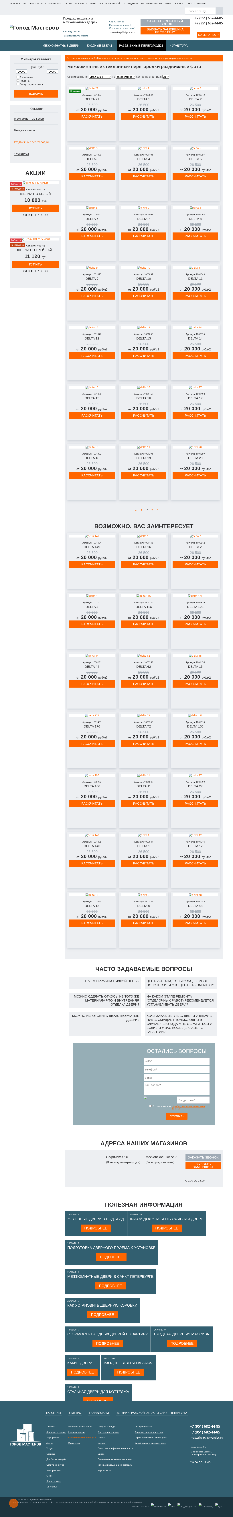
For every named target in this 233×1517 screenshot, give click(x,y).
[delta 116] (143, 595)
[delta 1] (143, 88)
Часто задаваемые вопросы (143, 969)
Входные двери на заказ (128, 1363)
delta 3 (92, 159)
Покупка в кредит (107, 1426)
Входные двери (24, 130)
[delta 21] (92, 88)
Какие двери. (80, 1363)
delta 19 (143, 458)
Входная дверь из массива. (182, 1334)
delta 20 (195, 458)
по (113, 76)
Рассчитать (92, 116)
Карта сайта (104, 1470)
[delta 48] (195, 894)
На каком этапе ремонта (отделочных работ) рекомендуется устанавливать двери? (180, 1000)
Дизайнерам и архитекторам (150, 1442)
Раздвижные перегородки (31, 142)
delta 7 (143, 219)
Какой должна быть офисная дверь (166, 1219)
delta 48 (195, 906)
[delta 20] (195, 447)
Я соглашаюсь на (178, 1107)
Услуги (79, 3)
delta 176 (92, 726)
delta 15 (92, 398)
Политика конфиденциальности (115, 1448)
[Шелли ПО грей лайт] (35, 239)
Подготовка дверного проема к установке (111, 1248)
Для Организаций (109, 3)
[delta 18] (92, 447)
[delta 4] (143, 148)
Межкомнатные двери (29, 118)
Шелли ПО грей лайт (35, 250)
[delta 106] (92, 775)
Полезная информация (144, 1204)
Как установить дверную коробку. (102, 1305)
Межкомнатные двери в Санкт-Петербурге (110, 1276)
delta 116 (144, 607)
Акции (68, 3)
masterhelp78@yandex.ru (123, 32)
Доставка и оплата (34, 3)
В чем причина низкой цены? (112, 981)
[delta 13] (143, 327)
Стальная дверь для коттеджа (98, 1392)
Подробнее (95, 1228)
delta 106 (92, 786)
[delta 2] (195, 88)
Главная (15, 3)
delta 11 (195, 278)
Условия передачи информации (115, 1464)
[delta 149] (92, 536)
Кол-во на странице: (149, 76)
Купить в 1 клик (35, 215)
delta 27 (195, 786)
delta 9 (92, 278)
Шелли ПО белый (35, 194)
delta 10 (143, 278)
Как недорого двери (108, 1431)
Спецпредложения (31, 84)
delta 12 (92, 338)
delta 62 (143, 666)
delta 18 (92, 458)
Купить (35, 208)
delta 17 (195, 398)
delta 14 (195, 338)
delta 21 (92, 99)
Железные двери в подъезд (95, 1219)
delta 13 (143, 338)
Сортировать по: (77, 76)
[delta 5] (195, 148)
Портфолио (55, 3)
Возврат (102, 1442)
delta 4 (143, 159)
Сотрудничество (133, 3)
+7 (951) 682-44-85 (209, 18)
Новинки (24, 80)
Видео (101, 1453)
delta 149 (92, 547)
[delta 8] (195, 207)
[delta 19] (143, 447)
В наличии (26, 77)
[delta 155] (195, 715)
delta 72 (143, 726)
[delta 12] (92, 327)
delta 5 (195, 159)
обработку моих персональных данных (188, 1107)
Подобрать (36, 94)
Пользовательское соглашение (115, 1459)
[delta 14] (195, 327)
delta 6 (92, 219)
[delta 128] (195, 595)
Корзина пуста (208, 34)
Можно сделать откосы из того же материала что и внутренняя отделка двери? (106, 1000)
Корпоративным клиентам (149, 1431)
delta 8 (195, 219)
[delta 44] (92, 655)
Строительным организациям (151, 1437)
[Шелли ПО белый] (35, 182)
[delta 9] (92, 267)
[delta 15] (92, 387)
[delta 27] (195, 775)
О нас (168, 3)
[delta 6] (92, 207)
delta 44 (92, 666)
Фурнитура (21, 153)
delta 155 (195, 726)
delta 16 (143, 398)
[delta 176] (92, 715)
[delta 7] (143, 207)
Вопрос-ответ (183, 3)
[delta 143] (92, 835)
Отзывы (91, 3)
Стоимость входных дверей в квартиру (107, 1334)
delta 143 (92, 846)
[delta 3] (92, 148)
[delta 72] (143, 715)
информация (154, 3)
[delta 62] (143, 655)
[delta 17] (195, 387)
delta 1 (143, 99)
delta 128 (195, 607)
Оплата (102, 1437)
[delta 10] (143, 267)
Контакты (200, 3)
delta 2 (195, 99)
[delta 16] (143, 387)
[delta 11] (195, 267)
